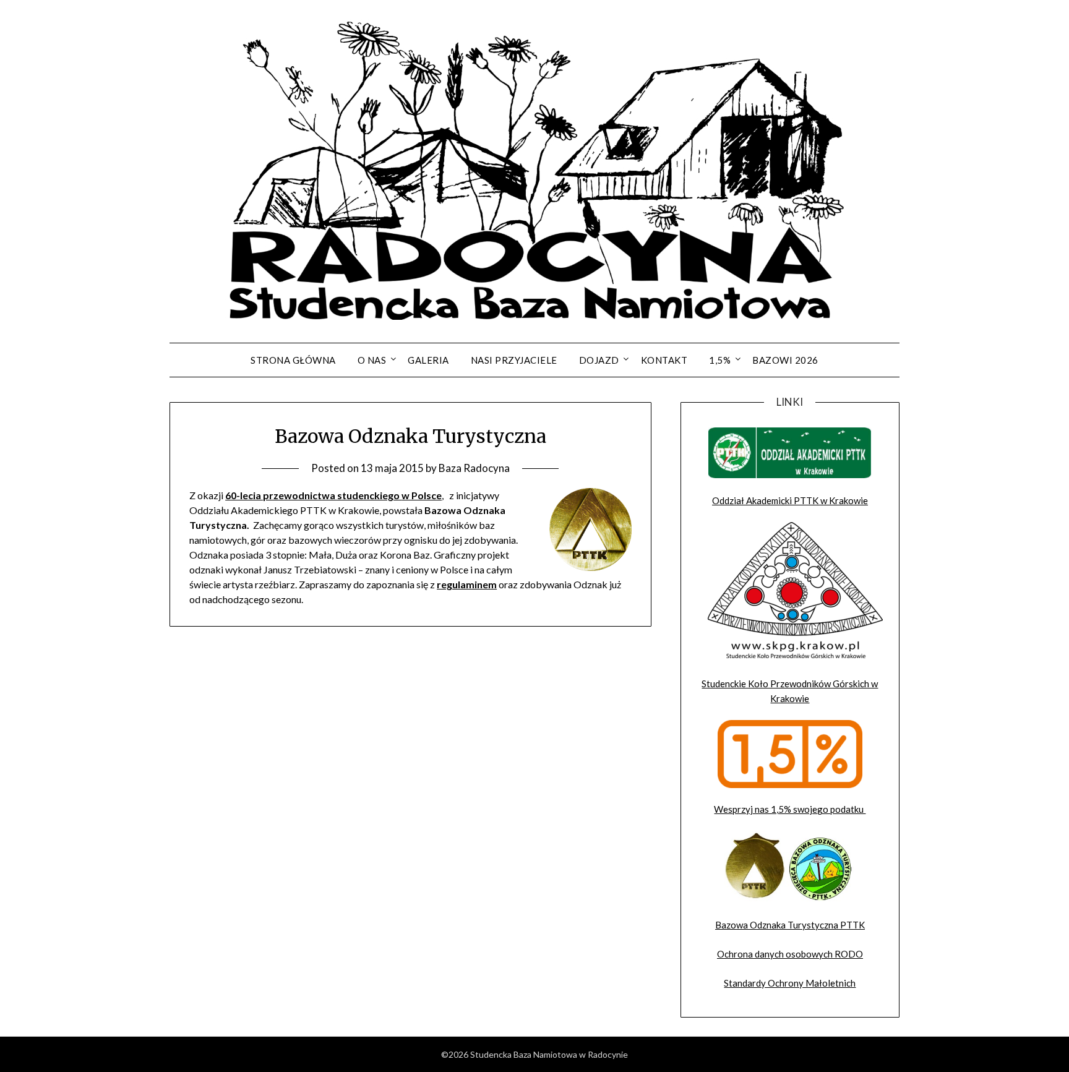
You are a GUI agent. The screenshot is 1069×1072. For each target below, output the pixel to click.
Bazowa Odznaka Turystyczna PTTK (790, 924)
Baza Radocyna (474, 467)
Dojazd (599, 360)
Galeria (428, 360)
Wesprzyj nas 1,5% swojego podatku (789, 809)
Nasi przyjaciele (514, 360)
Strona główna (293, 360)
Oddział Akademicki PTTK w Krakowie (790, 500)
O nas (372, 360)
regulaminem (467, 584)
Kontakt (664, 360)
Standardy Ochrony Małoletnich (790, 982)
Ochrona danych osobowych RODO (790, 953)
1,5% (720, 360)
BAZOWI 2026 (785, 360)
